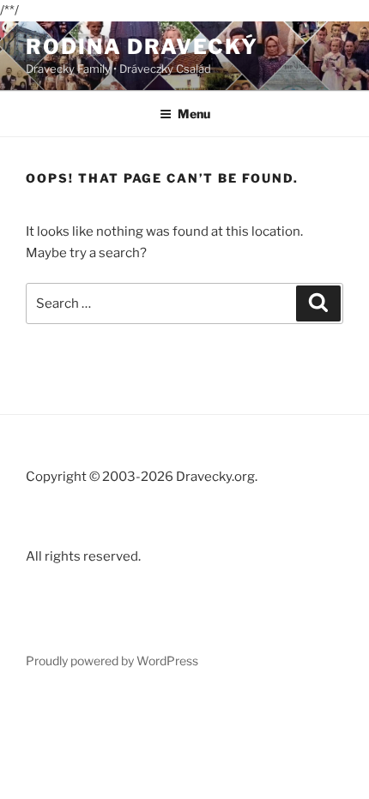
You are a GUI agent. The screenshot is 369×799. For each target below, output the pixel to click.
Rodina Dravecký (142, 46)
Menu (194, 113)
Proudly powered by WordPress (112, 660)
